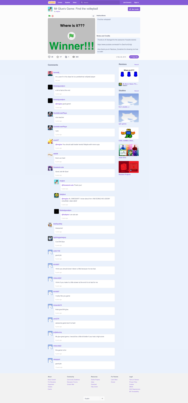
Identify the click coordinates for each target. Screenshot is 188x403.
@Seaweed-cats (68, 185)
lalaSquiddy (57, 224)
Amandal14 (57, 305)
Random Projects (125, 174)
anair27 (56, 140)
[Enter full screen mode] (93, 16)
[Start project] (49, 16)
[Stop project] (52, 16)
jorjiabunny (57, 332)
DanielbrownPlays (60, 113)
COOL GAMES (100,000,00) (127, 141)
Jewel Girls (122, 157)
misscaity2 (57, 278)
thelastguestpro (59, 86)
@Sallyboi (65, 214)
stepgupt (56, 359)
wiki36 (55, 153)
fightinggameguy (59, 237)
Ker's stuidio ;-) (124, 107)
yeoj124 (56, 318)
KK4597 (56, 264)
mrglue (58, 11)
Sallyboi (63, 194)
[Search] (82, 2)
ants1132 (56, 251)
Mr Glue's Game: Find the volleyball (131, 84)
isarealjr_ (56, 72)
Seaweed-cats (58, 167)
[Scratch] (52, 2)
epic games (122, 124)
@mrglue (58, 104)
